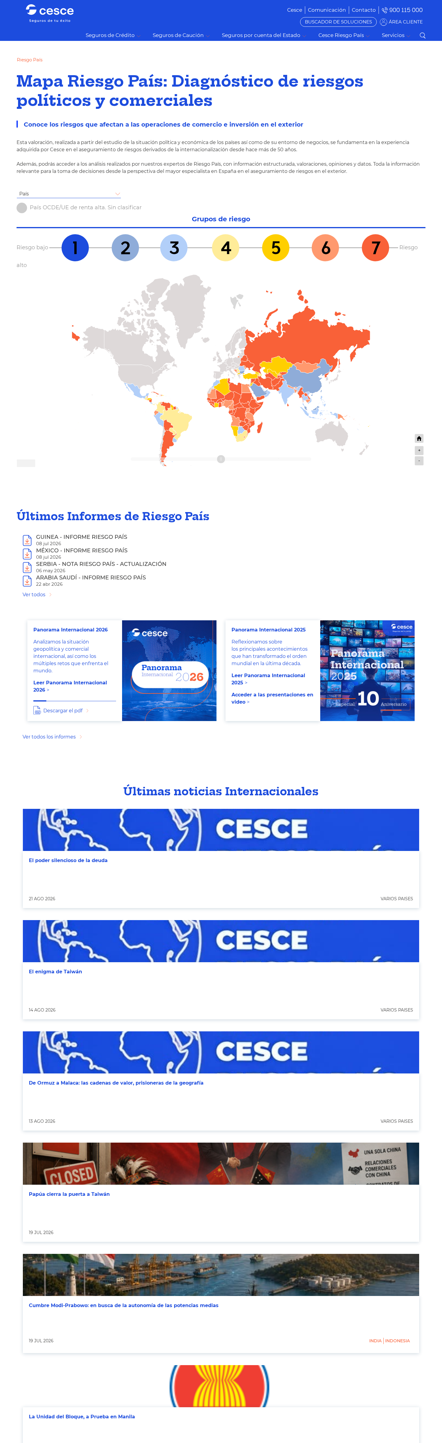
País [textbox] (24, 194)
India (375, 1340)
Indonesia (397, 1340)
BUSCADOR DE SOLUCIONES (338, 22)
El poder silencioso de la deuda (68, 860)
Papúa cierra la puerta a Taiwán (69, 1194)
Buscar (422, 35)
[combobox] (69, 194)
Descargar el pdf (62, 711)
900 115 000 (406, 10)
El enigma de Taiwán (55, 972)
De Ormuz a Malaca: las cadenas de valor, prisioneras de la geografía (116, 1083)
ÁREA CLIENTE (406, 22)
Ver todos (34, 594)
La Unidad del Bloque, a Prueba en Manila (82, 1417)
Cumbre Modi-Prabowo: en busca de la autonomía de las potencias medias (124, 1305)
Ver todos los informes (49, 737)
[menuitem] (327, 10)
